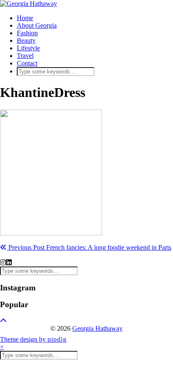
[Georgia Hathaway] (28, 3)
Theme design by (33, 339)
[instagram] (3, 262)
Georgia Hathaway (97, 328)
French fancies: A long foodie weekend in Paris (89, 247)
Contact (27, 63)
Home (25, 17)
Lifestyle (28, 48)
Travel (25, 55)
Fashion (27, 33)
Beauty (26, 40)
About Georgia (37, 25)
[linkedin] (9, 262)
